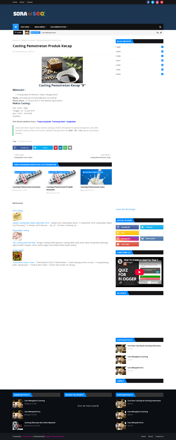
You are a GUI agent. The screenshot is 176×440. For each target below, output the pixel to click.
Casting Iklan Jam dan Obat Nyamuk (39, 422)
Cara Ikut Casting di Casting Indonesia (144, 346)
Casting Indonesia (20, 52)
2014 (140, 74)
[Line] (151, 233)
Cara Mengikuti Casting (138, 356)
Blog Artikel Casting (21, 230)
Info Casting (18, 210)
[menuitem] (16, 27)
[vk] (151, 238)
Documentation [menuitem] (58, 27)
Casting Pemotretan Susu (92, 187)
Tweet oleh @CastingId (125, 209)
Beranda (16, 40)
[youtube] (127, 244)
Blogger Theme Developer (54, 436)
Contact (29, 2)
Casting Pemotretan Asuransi (26, 187)
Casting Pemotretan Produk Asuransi (60, 188)
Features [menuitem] (25, 27)
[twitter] (152, 2)
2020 (140, 47)
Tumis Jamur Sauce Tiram (23, 262)
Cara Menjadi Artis (49, 32)
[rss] (127, 233)
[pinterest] (161, 2)
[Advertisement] (135, 124)
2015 (140, 69)
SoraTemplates (26, 436)
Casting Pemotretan (27, 40)
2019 (140, 51)
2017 (140, 60)
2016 (140, 65)
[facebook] (148, 2)
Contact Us (159, 436)
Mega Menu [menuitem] (40, 27)
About (22, 2)
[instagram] (157, 2)
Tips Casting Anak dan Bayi (24, 242)
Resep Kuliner (18, 250)
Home (15, 2)
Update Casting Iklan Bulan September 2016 (31, 223)
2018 (140, 56)
